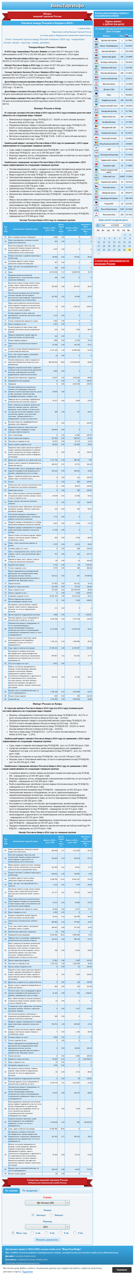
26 (109, 250)
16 (129, 242)
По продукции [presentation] (30, 1190)
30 (129, 250)
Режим (47, 1210)
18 (104, 246)
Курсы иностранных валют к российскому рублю (112, 14)
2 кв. (52, 1233)
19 (109, 246)
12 (109, 242)
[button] (47, 1240)
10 (99, 242)
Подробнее (27, 1271)
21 (119, 246)
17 (99, 246)
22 (124, 246)
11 (104, 242)
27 (114, 250)
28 (119, 250)
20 (114, 246)
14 (119, 242)
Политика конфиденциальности (22, 1263)
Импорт (59, 1215)
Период (47, 1221)
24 (99, 250)
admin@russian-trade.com (32, 1259)
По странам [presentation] (11, 1190)
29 (124, 250)
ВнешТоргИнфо (67, 5)
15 (124, 242)
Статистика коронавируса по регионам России (111, 262)
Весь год (21, 1233)
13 (114, 242)
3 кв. (66, 1233)
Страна (47, 1197)
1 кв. (38, 1233)
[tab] (11, 1191)
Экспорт (41, 1215)
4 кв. (80, 1233)
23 (129, 246)
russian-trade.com (25, 1256)
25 (104, 250)
